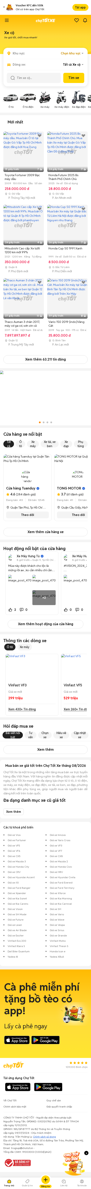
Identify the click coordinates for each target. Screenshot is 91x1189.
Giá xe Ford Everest (61, 882)
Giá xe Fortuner (17, 840)
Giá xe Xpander (17, 893)
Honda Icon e (57, 951)
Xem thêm (45, 749)
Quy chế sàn (53, 1100)
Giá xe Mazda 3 (17, 861)
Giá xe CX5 (14, 856)
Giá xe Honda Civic (61, 866)
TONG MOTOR (69, 488)
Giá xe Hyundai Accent (21, 877)
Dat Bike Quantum (19, 951)
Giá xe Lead (15, 924)
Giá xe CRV (14, 872)
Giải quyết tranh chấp (59, 1106)
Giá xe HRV (56, 872)
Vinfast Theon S (59, 946)
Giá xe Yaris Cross (60, 840)
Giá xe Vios (14, 834)
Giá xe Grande (58, 935)
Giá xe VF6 (14, 850)
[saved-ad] (76, 20)
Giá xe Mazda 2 (59, 861)
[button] (4, 7)
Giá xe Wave (57, 919)
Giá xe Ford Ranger (19, 887)
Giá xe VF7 (56, 850)
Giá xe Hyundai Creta (62, 877)
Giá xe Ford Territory (62, 887)
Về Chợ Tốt (10, 1100)
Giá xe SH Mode (17, 914)
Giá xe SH (55, 909)
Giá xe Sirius (57, 930)
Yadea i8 (13, 956)
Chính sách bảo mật (14, 1106)
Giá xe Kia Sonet (17, 898)
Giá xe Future (15, 919)
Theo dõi (27, 515)
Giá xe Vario (57, 914)
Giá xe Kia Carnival (61, 903)
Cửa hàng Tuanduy (20, 488)
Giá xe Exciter (16, 935)
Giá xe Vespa (57, 924)
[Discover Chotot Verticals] (7, 20)
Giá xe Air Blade (17, 930)
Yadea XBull (57, 956)
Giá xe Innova (58, 834)
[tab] (15, 122)
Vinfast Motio (58, 940)
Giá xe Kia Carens (18, 903)
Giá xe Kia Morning (61, 898)
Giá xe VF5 (14, 845)
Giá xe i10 (13, 882)
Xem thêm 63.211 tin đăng (45, 359)
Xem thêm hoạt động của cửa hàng (45, 624)
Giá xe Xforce (58, 893)
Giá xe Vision (15, 909)
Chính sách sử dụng (44, 1136)
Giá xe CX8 (56, 856)
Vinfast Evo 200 (17, 940)
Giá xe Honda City (18, 866)
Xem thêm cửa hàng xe (46, 532)
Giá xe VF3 (56, 845)
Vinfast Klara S (16, 946)
